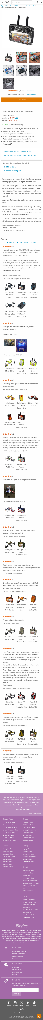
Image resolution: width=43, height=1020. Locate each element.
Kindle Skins (26, 875)
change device (31, 94)
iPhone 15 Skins (7, 859)
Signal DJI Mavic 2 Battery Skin (33, 704)
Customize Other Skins (9, 840)
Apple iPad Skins (28, 873)
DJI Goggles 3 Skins (29, 827)
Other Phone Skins (8, 867)
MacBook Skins (27, 851)
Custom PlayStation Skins (10, 830)
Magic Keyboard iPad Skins (31, 883)
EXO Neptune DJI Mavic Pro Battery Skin (21, 314)
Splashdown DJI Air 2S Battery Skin (21, 405)
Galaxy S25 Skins (8, 851)
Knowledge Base (17, 969)
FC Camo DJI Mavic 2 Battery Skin (21, 639)
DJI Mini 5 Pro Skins (28, 837)
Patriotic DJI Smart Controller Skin (21, 517)
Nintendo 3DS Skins (28, 899)
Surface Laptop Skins (29, 856)
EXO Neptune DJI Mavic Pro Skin (10, 314)
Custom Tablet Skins (9, 832)
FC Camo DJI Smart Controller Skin (33, 639)
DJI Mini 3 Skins (27, 835)
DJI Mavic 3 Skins (28, 832)
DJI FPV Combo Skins (29, 825)
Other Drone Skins (28, 840)
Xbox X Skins (27, 912)
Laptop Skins (27, 849)
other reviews (23, 243)
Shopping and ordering (19, 951)
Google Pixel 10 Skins (9, 856)
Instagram (15, 1005)
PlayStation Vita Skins (29, 904)
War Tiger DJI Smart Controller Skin (21, 552)
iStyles (3, 6)
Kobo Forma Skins (28, 878)
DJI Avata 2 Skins (28, 822)
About (15, 1013)
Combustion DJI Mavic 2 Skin (21, 607)
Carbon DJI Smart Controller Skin (21, 778)
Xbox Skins (26, 907)
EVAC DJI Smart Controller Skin (33, 741)
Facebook (9, 1005)
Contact (28, 1013)
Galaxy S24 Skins (8, 849)
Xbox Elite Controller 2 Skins (31, 910)
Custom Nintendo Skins (10, 827)
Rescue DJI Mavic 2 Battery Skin (21, 371)
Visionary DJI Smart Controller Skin (21, 467)
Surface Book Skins (28, 854)
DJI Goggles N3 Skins (29, 830)
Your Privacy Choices (29, 1017)
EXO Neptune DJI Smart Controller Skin (21, 294)
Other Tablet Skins (28, 891)
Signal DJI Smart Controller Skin (21, 704)
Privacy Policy (21, 1017)
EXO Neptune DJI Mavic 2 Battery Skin (33, 294)
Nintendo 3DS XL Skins (29, 902)
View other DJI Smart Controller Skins (17, 151)
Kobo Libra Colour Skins (30, 880)
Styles (7, 2)
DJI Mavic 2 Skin (10, 167)
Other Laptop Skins (28, 861)
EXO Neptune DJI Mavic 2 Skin (9, 294)
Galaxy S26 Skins (8, 854)
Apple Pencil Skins (28, 870)
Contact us (15, 975)
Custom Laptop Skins (9, 825)
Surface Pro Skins (28, 859)
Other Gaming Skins (28, 917)
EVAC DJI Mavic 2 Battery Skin (21, 741)
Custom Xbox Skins (8, 835)
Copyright (14, 1017)
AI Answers (15, 967)
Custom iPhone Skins (9, 837)
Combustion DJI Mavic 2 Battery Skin (33, 607)
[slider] (12, 90)
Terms (10, 1017)
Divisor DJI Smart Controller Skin (21, 424)
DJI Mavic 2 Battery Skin (13, 171)
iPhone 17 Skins (7, 864)
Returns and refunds (18, 959)
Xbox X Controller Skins (29, 915)
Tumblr (28, 1005)
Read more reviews (35, 813)
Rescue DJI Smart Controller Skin (33, 371)
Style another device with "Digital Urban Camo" (20, 155)
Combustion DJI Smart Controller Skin (10, 607)
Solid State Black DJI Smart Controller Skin (10, 780)
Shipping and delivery (18, 953)
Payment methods (17, 956)
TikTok (34, 1005)
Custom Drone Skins (9, 822)
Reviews (21, 1013)
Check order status (17, 972)
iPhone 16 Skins (7, 861)
